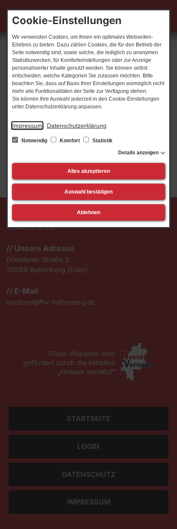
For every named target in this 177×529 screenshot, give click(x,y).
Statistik (102, 141)
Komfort (69, 141)
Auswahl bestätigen (88, 192)
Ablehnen (88, 212)
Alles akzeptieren (88, 171)
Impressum (27, 125)
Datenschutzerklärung (77, 125)
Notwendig (34, 141)
